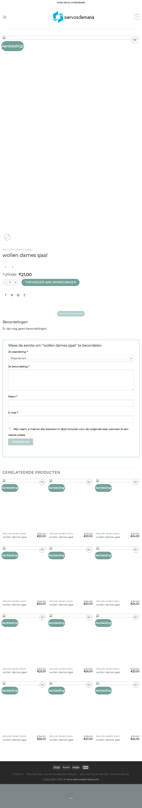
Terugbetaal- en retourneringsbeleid (51, 774)
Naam (12, 396)
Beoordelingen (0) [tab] (71, 313)
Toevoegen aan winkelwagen (50, 282)
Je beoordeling (18, 366)
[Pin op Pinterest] (18, 295)
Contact (18, 774)
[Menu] (5, 17)
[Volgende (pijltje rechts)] (13, 802)
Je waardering (18, 351)
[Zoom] (7, 237)
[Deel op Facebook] (6, 295)
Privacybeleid (120, 774)
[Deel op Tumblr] (24, 295)
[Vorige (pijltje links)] (3, 802)
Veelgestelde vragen (94, 774)
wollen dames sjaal (14, 537)
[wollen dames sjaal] (24, 505)
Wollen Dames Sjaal (17, 249)
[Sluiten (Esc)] (3, 787)
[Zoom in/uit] (13, 787)
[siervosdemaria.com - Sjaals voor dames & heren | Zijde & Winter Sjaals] (71, 17)
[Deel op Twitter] (12, 295)
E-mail (13, 412)
